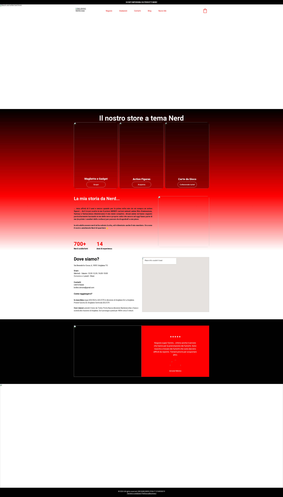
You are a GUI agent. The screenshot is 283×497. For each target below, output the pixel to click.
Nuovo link (162, 11)
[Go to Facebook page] (183, 11)
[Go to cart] (205, 10)
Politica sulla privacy (149, 493)
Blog (149, 11)
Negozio (109, 11)
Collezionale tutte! (187, 185)
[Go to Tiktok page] (191, 11)
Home (96, 11)
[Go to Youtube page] (194, 11)
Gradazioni (123, 11)
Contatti (137, 11)
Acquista (141, 185)
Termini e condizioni (134, 493)
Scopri (96, 185)
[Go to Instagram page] (187, 11)
